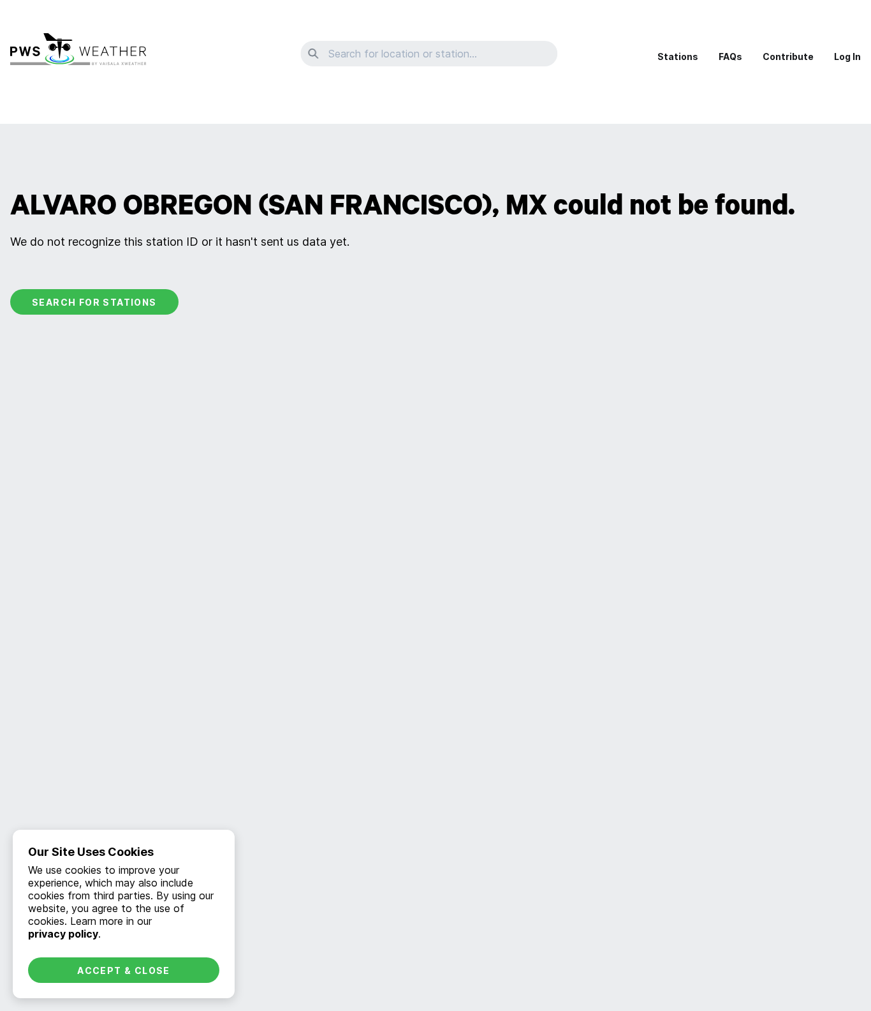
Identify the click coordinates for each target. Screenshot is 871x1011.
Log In (847, 56)
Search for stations (94, 302)
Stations (677, 56)
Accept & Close (123, 970)
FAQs (730, 56)
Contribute (788, 56)
